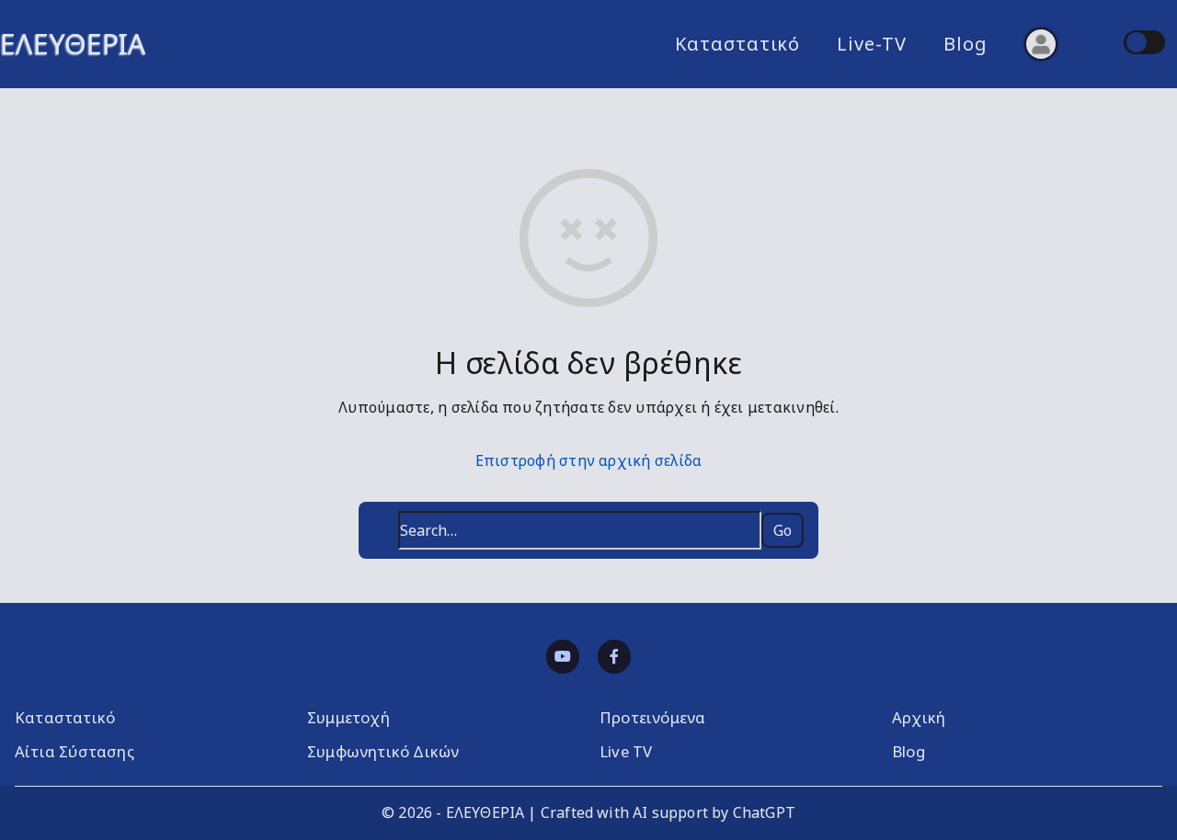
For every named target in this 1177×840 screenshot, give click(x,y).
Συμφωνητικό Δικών (383, 751)
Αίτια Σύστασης (74, 751)
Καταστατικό (737, 43)
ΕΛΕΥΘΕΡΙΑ (73, 43)
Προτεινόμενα (652, 717)
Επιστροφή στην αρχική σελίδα (589, 460)
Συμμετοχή (348, 717)
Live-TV (872, 43)
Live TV (626, 751)
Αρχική (918, 717)
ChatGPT (764, 812)
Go (782, 530)
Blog (965, 43)
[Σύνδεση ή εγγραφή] (1040, 44)
